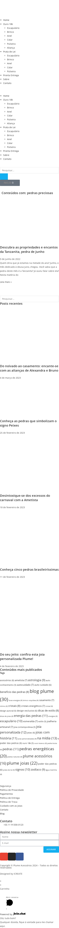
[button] (29, 89)
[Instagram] (12, 856)
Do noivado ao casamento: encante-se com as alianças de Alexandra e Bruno (29, 368)
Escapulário (13, 27)
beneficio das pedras (14, 692)
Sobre (6, 79)
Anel (9, 35)
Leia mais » (6, 281)
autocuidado (25, 684)
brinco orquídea (30, 700)
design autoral (8, 710)
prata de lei (9, 770)
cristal (49, 706)
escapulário (11, 721)
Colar (10, 39)
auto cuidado (42, 684)
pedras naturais (14, 757)
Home (6, 19)
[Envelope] (4, 856)
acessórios (7, 680)
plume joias (22, 763)
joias (31, 732)
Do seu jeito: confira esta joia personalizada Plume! (22, 656)
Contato (7, 83)
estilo (42, 721)
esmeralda (30, 721)
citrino (4, 706)
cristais (14, 706)
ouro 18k (28, 743)
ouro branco (40, 743)
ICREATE (18, 873)
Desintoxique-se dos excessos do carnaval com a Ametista (25, 497)
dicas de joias (6, 716)
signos (22, 769)
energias (52, 716)
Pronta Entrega (11, 75)
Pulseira (11, 43)
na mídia (47, 738)
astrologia (36, 680)
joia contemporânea (25, 727)
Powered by (6, 914)
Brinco (10, 31)
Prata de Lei (9, 51)
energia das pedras (31, 716)
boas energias (15, 700)
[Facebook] (20, 856)
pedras (11, 749)
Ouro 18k (8, 24)
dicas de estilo (48, 710)
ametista (21, 680)
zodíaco (38, 769)
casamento (46, 700)
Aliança (11, 47)
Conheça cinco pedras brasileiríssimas (29, 569)
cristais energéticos (33, 706)
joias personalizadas (27, 739)
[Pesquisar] (4, 176)
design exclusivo (27, 710)
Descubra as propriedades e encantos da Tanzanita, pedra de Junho (29, 249)
